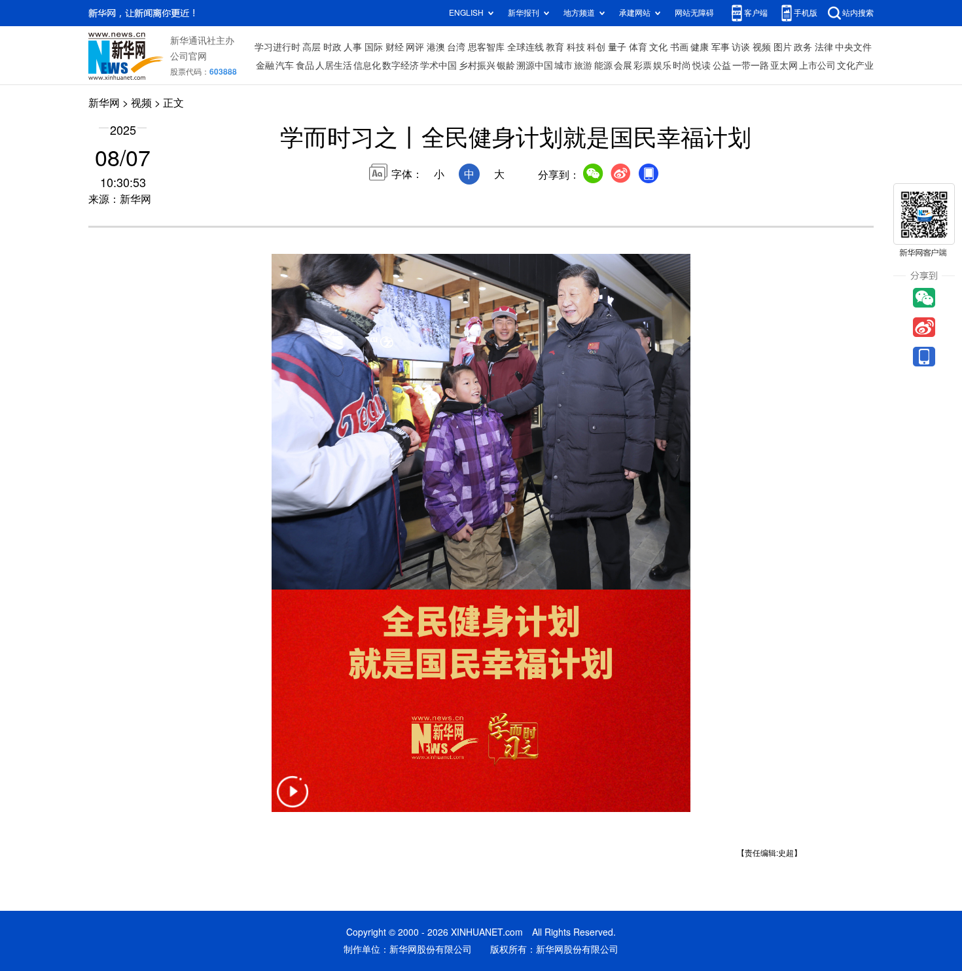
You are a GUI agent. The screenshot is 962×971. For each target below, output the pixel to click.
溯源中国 (534, 65)
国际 (374, 47)
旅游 (583, 65)
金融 (265, 65)
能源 (603, 65)
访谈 (741, 47)
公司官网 (188, 56)
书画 (679, 47)
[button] (292, 800)
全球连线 (525, 47)
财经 (394, 47)
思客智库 (486, 47)
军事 (720, 47)
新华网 (104, 102)
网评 (415, 47)
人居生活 (333, 65)
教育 (555, 47)
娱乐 (662, 65)
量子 (617, 47)
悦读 (701, 65)
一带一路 (750, 65)
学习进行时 (277, 47)
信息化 (367, 65)
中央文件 (853, 47)
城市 (563, 65)
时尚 (682, 65)
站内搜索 (858, 13)
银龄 (506, 65)
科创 (596, 47)
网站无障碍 (694, 13)
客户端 (756, 13)
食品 (305, 65)
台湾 (456, 47)
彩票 (642, 65)
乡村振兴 (477, 65)
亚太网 (784, 65)
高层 (311, 47)
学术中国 (438, 65)
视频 (762, 47)
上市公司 (817, 65)
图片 (783, 47)
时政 (332, 47)
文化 (658, 47)
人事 (353, 47)
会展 (623, 65)
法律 (824, 47)
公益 (722, 65)
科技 (576, 47)
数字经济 (400, 65)
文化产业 (855, 65)
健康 (699, 47)
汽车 (285, 65)
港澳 (436, 47)
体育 (638, 47)
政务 (803, 47)
